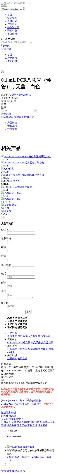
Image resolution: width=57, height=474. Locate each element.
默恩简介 (12, 358)
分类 (9, 471)
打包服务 (42, 425)
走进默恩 (12, 34)
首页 (9, 14)
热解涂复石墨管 (12, 193)
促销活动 (12, 21)
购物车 (6, 45)
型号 (3, 101)
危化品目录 (47, 342)
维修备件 (11, 425)
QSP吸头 (9, 168)
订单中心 (12, 24)
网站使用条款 (8, 415)
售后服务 (43, 349)
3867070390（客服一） (19, 456)
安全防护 (22, 425)
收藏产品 (29, 117)
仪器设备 (6, 422)
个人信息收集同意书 (12, 419)
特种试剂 (37, 422)
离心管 (8, 211)
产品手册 (36, 342)
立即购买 (19, 117)
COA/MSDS (13, 342)
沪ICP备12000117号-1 (12, 400)
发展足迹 (22, 358)
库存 (3, 104)
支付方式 (22, 349)
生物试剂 (27, 422)
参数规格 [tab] (12, 126)
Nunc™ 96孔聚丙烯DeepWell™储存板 (24, 174)
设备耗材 (35, 336)
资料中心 (12, 30)
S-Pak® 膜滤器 (12, 181)
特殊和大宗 (13, 27)
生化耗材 (12, 61)
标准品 (46, 422)
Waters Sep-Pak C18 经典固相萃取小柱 (24, 162)
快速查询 (12, 18)
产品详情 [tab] (12, 122)
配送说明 (33, 349)
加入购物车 (7, 117)
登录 (3, 49)
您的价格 (6, 94)
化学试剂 (16, 422)
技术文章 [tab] (12, 129)
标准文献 (25, 342)
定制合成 (32, 425)
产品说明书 (7, 114)
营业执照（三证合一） (31, 403)
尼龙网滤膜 (10, 205)
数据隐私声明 (8, 412)
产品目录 (12, 57)
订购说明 (12, 349)
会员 (22, 471)
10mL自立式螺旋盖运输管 (18, 187)
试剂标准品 (24, 336)
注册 (9, 49)
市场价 (5, 98)
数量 (3, 107)
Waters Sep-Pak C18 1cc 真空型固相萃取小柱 (27, 156)
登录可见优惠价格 (21, 94)
